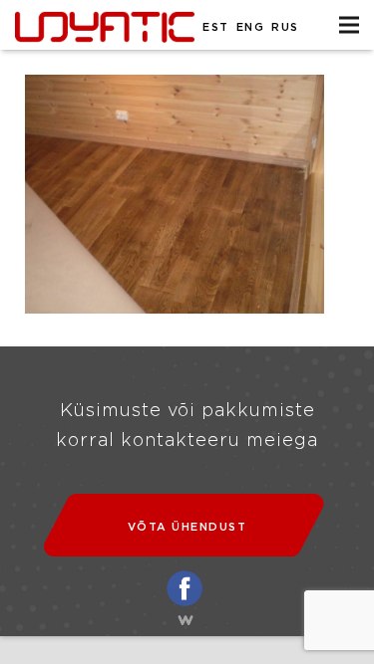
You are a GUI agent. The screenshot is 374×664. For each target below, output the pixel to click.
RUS (285, 27)
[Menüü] (349, 25)
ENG (250, 27)
